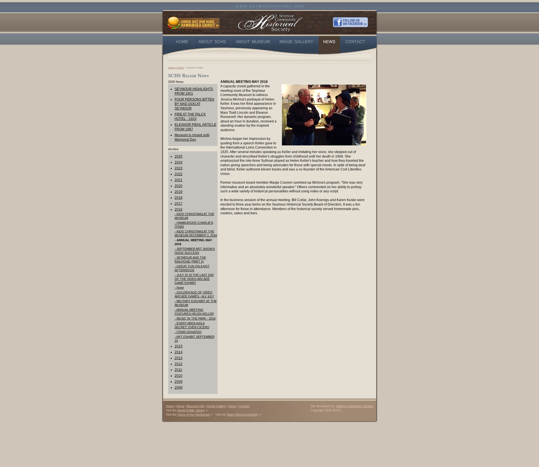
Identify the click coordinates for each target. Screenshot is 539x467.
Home (170, 406)
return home (176, 67)
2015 (178, 346)
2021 (178, 180)
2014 (178, 352)
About (180, 406)
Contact (244, 406)
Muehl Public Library (191, 410)
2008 (178, 387)
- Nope (179, 287)
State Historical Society (242, 414)
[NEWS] (329, 46)
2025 (178, 156)
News (232, 406)
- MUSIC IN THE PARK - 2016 (195, 318)
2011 (178, 370)
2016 (178, 209)
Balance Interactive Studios (354, 406)
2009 (178, 382)
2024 (178, 162)
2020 (178, 186)
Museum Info (195, 406)
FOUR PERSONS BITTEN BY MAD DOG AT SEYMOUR (194, 103)
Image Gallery (216, 406)
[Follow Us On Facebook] (350, 22)
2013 (178, 358)
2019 (178, 192)
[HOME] (178, 46)
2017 (178, 204)
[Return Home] (270, 22)
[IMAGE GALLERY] (296, 46)
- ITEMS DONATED (188, 332)
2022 (178, 174)
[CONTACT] (359, 46)
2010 (178, 376)
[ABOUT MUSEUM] (252, 46)
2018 (178, 198)
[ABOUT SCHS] (212, 46)
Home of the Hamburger (193, 414)
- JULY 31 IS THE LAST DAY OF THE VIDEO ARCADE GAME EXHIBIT (194, 278)
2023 (178, 168)
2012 (178, 364)
